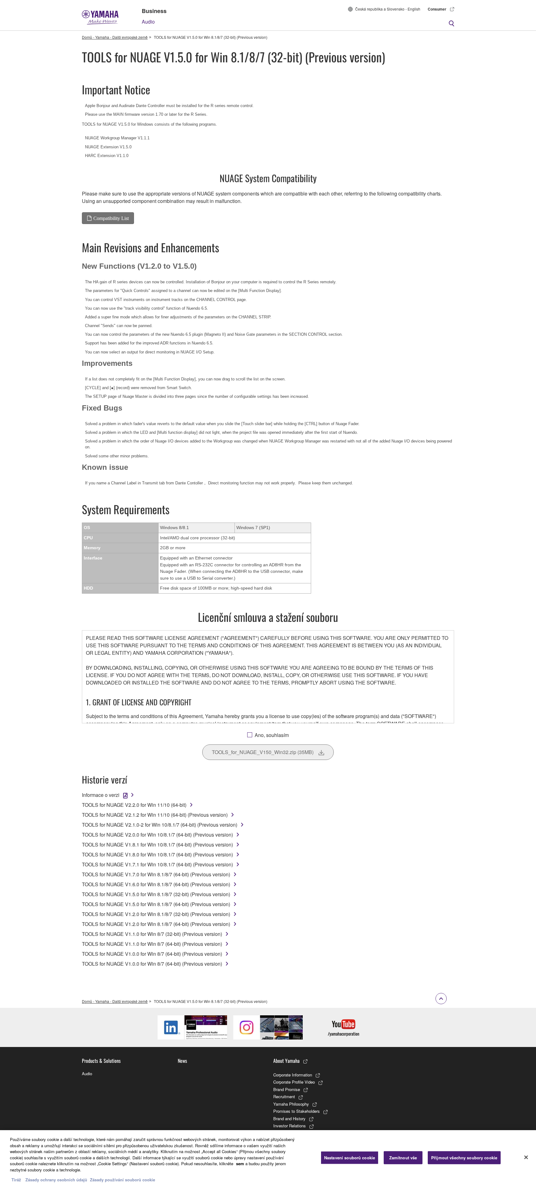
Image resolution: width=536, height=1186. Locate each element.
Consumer (437, 9)
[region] (268, 1158)
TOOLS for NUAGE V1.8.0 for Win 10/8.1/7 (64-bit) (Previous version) (157, 854)
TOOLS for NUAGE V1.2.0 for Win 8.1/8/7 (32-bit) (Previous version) (156, 914)
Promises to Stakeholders (296, 1111)
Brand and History (289, 1118)
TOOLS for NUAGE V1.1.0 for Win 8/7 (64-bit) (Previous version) (152, 943)
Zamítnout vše (403, 1158)
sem (240, 1163)
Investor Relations (289, 1126)
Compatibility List (111, 218)
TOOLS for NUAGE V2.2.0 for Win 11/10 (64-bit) (134, 804)
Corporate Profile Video (294, 1082)
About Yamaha (286, 1060)
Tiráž (16, 1180)
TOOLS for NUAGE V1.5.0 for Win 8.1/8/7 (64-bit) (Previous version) (156, 904)
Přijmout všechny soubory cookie (464, 1158)
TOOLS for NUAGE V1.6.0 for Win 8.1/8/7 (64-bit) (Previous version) (156, 884)
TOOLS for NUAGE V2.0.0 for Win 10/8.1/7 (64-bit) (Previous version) (157, 834)
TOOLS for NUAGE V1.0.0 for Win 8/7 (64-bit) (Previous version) (152, 953)
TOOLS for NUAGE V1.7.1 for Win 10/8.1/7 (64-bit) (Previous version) (157, 864)
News (182, 1060)
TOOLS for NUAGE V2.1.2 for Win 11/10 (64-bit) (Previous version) (155, 814)
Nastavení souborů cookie (349, 1158)
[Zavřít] (526, 1157)
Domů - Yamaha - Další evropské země (115, 37)
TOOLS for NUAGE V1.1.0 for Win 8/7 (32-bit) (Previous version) (152, 933)
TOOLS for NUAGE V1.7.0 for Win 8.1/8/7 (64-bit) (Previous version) (156, 874)
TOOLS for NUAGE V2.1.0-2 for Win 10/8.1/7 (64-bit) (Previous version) (159, 824)
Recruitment (284, 1096)
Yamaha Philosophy (291, 1104)
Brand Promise (286, 1089)
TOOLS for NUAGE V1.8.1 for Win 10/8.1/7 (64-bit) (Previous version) (157, 844)
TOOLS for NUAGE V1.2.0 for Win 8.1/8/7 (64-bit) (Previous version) (156, 924)
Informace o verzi (100, 794)
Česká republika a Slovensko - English (387, 8)
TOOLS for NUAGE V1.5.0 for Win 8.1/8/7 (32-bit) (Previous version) (156, 894)
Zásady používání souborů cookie (122, 1180)
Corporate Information (292, 1075)
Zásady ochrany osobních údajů (56, 1180)
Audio (148, 21)
